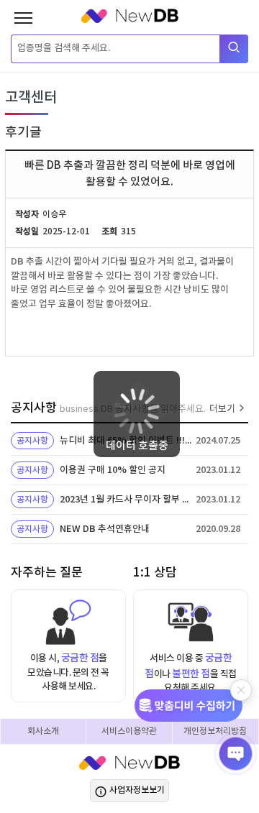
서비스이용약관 (129, 731)
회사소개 (43, 731)
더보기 (222, 409)
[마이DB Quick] (193, 705)
